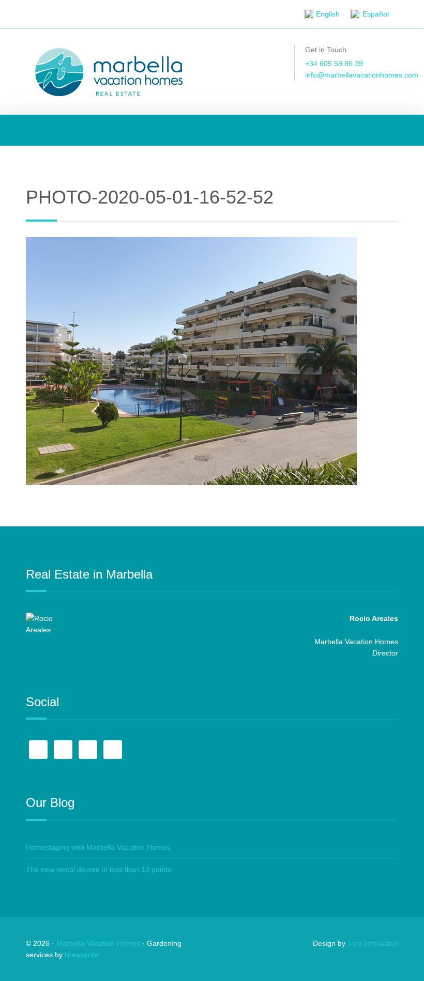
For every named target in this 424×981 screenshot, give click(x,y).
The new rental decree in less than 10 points (98, 869)
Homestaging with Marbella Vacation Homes (98, 847)
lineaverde (82, 955)
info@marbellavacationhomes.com (361, 75)
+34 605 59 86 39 (334, 63)
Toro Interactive (372, 943)
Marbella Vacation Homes (98, 943)
